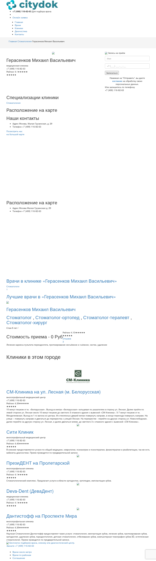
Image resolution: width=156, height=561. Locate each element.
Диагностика (21, 31)
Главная (19, 22)
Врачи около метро (22, 551)
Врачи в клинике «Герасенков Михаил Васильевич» (61, 280)
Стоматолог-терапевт (107, 317)
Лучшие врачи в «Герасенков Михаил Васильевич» (61, 296)
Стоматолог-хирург (26, 322)
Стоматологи (12, 288)
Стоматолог (19, 317)
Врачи (18, 25)
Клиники (19, 28)
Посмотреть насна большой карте (15, 133)
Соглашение (18, 557)
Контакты (19, 34)
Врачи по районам (21, 554)
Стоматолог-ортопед (58, 317)
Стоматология (13, 102)
